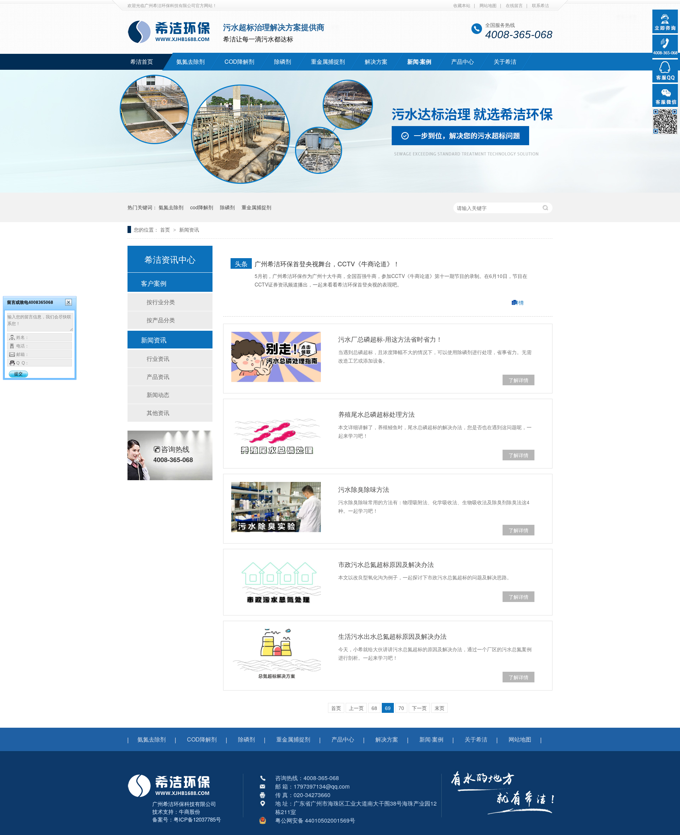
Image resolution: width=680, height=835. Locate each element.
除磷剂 (282, 61)
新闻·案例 (419, 61)
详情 (519, 302)
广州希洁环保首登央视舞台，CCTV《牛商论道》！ (327, 263)
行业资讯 (158, 358)
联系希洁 (540, 5)
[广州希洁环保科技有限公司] (172, 797)
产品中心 (462, 61)
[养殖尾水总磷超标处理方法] (276, 432)
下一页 (419, 707)
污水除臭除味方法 (363, 489)
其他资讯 (158, 413)
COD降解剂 (239, 61)
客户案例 (153, 283)
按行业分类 (161, 302)
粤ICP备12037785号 (197, 819)
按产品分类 (161, 320)
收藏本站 (461, 5)
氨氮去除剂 (190, 61)
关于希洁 (505, 61)
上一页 (356, 707)
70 (401, 707)
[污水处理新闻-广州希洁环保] (172, 43)
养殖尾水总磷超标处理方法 (376, 414)
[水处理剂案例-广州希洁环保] (340, 190)
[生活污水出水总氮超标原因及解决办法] (276, 654)
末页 (439, 707)
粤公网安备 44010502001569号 (315, 820)
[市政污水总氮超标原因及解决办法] (276, 582)
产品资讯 (158, 377)
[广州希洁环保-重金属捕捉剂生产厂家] (502, 819)
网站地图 (488, 5)
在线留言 (514, 5)
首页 (165, 229)
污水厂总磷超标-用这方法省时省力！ (390, 338)
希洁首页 (141, 61)
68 (374, 707)
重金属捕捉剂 (328, 61)
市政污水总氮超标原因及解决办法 (386, 564)
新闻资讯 (189, 229)
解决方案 (376, 61)
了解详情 (518, 380)
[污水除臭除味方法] (276, 507)
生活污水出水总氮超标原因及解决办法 (392, 636)
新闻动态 (158, 395)
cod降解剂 (201, 207)
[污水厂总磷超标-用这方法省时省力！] (276, 357)
